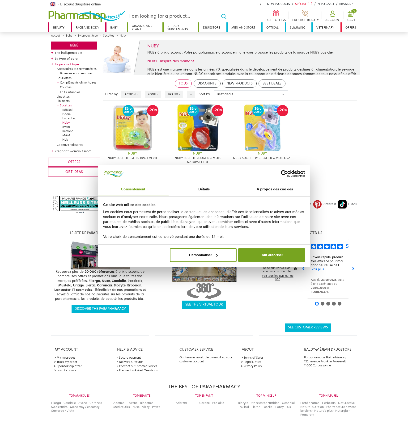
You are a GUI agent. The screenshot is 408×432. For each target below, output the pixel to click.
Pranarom (307, 415)
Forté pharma (309, 403)
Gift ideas (74, 172)
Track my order (67, 362)
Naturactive (346, 403)
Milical (244, 407)
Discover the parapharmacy (100, 308)
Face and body (87, 27)
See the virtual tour (204, 304)
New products (278, 4)
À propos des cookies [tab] (275, 189)
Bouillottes (64, 78)
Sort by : (205, 94)
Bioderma (146, 403)
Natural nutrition (312, 407)
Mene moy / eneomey (84, 407)
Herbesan (329, 403)
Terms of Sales (254, 358)
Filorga (56, 403)
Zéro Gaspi (326, 4)
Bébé (74, 45)
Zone (152, 94)
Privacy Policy (253, 366)
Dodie (66, 114)
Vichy (70, 411)
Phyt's (156, 407)
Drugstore (211, 27)
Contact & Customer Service (138, 366)
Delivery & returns (131, 362)
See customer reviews (308, 327)
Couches (66, 87)
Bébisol (67, 110)
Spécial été (303, 4)
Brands (345, 4)
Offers (350, 27)
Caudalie (70, 403)
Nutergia (341, 411)
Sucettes (108, 36)
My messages (66, 358)
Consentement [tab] (133, 189)
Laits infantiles (70, 92)
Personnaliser (200, 255)
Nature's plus (323, 411)
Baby (114, 27)
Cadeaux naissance (70, 145)
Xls (289, 407)
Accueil (55, 36)
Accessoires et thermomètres (77, 69)
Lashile (267, 407)
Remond (67, 131)
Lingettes (63, 97)
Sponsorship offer (69, 366)
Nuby (66, 123)
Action (130, 94)
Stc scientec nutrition (265, 403)
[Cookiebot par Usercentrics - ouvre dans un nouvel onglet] (284, 173)
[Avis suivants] (353, 269)
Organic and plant (142, 27)
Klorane (204, 403)
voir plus (318, 269)
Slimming (297, 27)
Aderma (118, 403)
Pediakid (218, 403)
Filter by (111, 94)
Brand (173, 94)
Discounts (207, 83)
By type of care (66, 58)
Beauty (58, 27)
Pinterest (329, 204)
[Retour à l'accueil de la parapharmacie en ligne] (87, 16)
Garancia (95, 403)
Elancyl (279, 407)
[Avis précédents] (303, 269)
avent (66, 127)
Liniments (63, 101)
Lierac (255, 407)
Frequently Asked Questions (138, 370)
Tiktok (352, 204)
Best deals (272, 83)
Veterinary (325, 27)
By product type (88, 36)
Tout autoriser (271, 255)
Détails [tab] (204, 189)
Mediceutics (59, 407)
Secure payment (130, 358)
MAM (66, 135)
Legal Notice (252, 362)
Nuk (65, 140)
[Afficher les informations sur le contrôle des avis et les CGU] (295, 269)
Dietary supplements (177, 27)
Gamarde (57, 411)
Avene (82, 403)
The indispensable (68, 52)
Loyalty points (66, 370)
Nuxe (136, 407)
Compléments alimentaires (78, 82)
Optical (272, 27)
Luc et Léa (69, 118)
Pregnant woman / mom (73, 151)
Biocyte (243, 403)
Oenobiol (288, 403)
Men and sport (243, 27)
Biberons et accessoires (76, 73)
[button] (333, 16)
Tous (183, 83)
